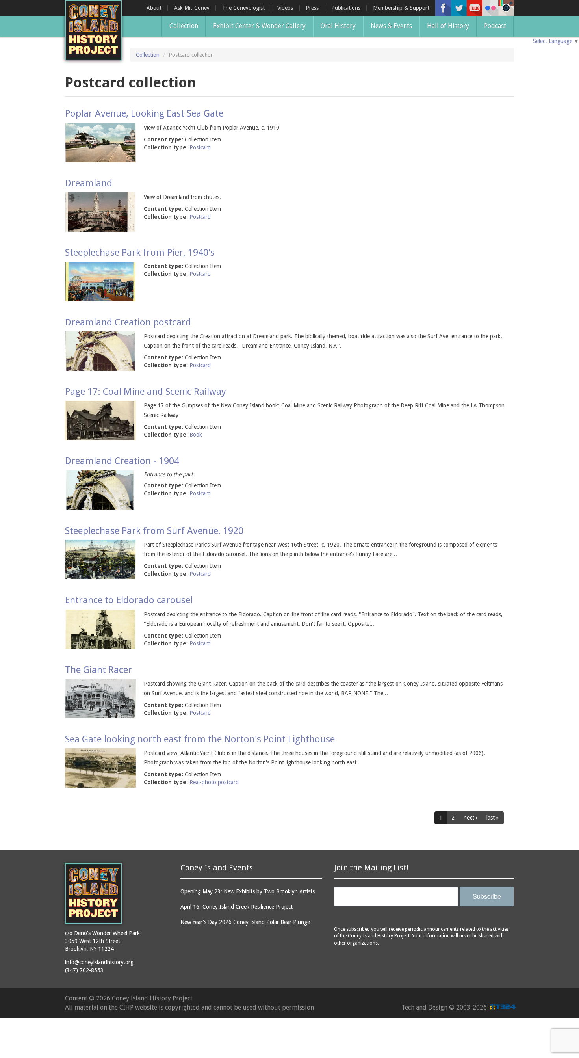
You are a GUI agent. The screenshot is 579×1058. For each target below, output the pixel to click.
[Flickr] (490, 8)
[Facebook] (443, 8)
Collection (183, 26)
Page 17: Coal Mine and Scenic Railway (145, 391)
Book (195, 434)
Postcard (200, 147)
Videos (285, 8)
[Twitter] (459, 8)
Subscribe (487, 896)
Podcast (495, 26)
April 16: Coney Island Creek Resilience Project (236, 907)
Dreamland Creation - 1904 (122, 461)
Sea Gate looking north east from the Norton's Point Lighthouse (200, 739)
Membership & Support (401, 8)
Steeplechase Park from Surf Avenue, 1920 (154, 530)
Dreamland (88, 183)
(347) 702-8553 (84, 970)
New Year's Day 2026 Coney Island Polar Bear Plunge (245, 922)
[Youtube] (474, 8)
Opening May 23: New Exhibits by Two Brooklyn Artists (247, 891)
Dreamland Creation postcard (128, 322)
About (154, 8)
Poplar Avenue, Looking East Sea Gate (144, 113)
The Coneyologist (243, 8)
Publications (345, 8)
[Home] (93, 30)
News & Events (391, 26)
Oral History (338, 26)
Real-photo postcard (214, 782)
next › (470, 817)
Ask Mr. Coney (192, 8)
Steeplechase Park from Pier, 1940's (140, 252)
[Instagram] (506, 8)
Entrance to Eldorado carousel (129, 600)
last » (492, 817)
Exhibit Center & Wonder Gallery (259, 26)
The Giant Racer (98, 669)
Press (312, 8)
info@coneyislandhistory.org (99, 962)
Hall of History (448, 26)
